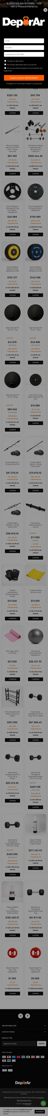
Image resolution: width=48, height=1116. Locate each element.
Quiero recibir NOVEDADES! (24, 77)
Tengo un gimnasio (15, 61)
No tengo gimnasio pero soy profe (21, 64)
